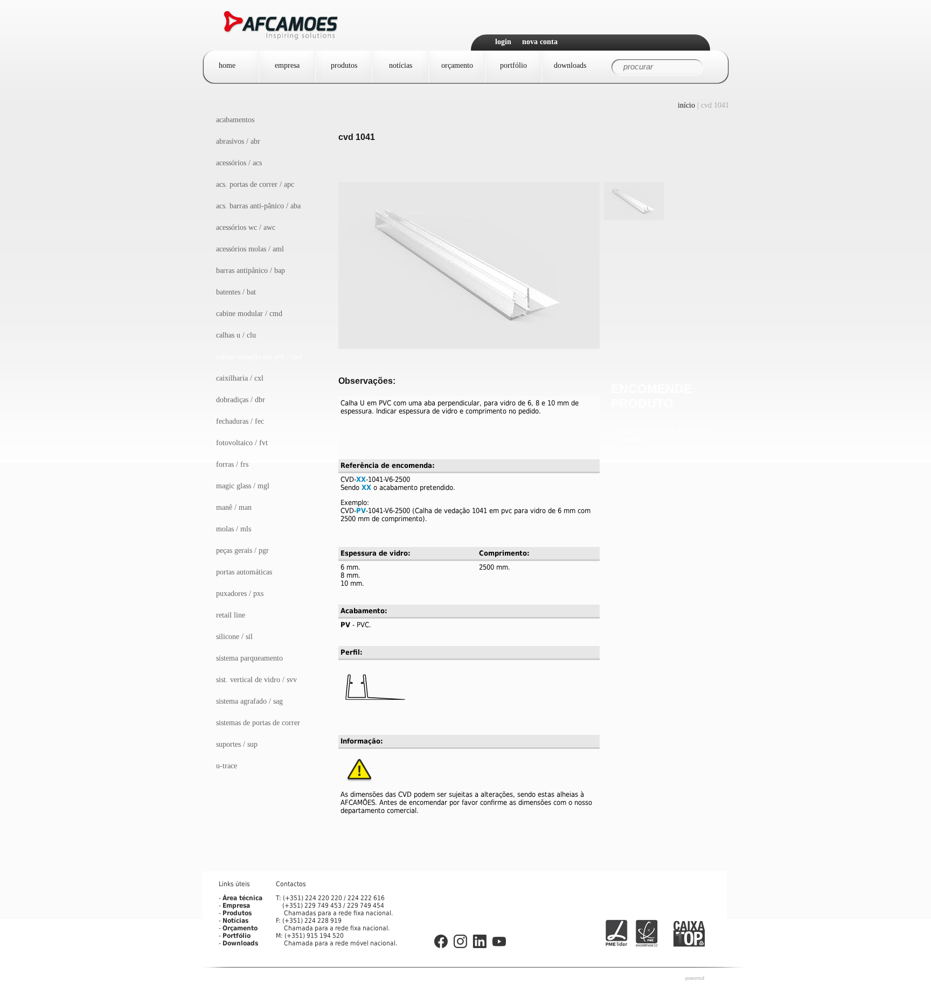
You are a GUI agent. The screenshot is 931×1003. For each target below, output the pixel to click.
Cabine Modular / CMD (249, 314)
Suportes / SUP (237, 744)
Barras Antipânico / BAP (250, 270)
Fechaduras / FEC (240, 421)
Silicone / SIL (234, 637)
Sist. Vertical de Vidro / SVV (256, 680)
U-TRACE (226, 766)
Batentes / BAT (236, 292)
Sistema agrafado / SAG (249, 701)
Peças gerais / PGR (242, 550)
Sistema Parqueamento (249, 658)
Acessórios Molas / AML (250, 249)
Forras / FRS (232, 464)
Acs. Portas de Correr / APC (255, 184)
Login (503, 42)
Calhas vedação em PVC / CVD (259, 357)
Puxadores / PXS (239, 594)
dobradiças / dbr (240, 400)
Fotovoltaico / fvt (242, 443)
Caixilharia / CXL (239, 378)
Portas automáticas (244, 572)
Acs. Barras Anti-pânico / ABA (258, 206)
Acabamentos (235, 120)
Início (686, 105)
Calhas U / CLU (236, 335)
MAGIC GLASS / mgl (242, 486)
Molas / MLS (233, 529)
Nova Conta (540, 42)
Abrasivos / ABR (238, 141)
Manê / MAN (234, 507)
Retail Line (230, 615)
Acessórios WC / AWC (245, 227)
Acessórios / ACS (239, 163)
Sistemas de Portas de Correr (258, 723)
